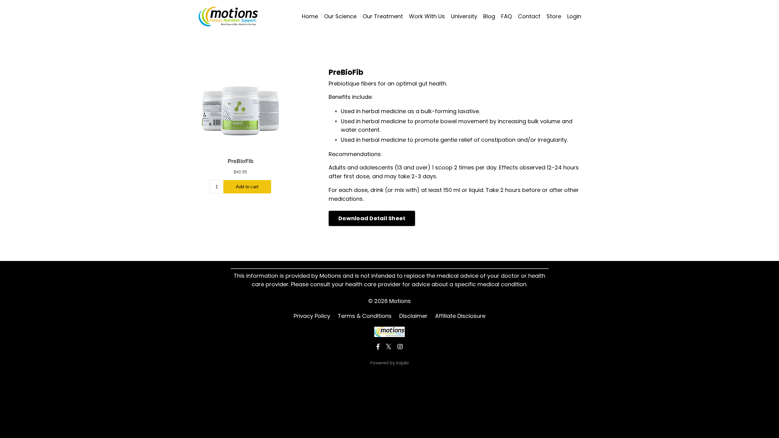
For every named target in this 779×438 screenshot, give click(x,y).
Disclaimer (413, 316)
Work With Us (427, 16)
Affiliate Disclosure (460, 316)
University (464, 16)
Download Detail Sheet (371, 218)
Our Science (340, 16)
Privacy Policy (312, 316)
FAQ (506, 16)
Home (310, 16)
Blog (489, 16)
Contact (529, 16)
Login (574, 16)
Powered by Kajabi (389, 363)
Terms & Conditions (365, 316)
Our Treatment (383, 16)
